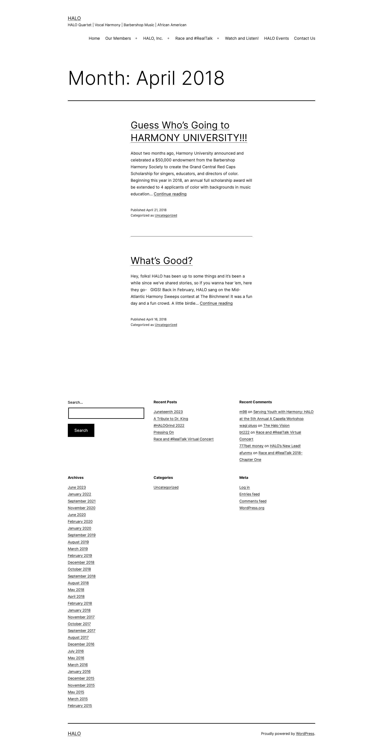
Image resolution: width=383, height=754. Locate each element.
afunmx (245, 453)
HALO (74, 18)
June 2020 (77, 515)
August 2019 (78, 542)
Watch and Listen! (242, 38)
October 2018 (79, 569)
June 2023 (77, 487)
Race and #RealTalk (194, 38)
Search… (75, 402)
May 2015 (76, 692)
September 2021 (82, 501)
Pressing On (164, 432)
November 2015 (81, 685)
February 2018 (80, 603)
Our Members (118, 38)
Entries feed (249, 494)
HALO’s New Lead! (285, 446)
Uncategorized (166, 215)
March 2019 (78, 549)
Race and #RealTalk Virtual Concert (184, 439)
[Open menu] (136, 38)
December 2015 (81, 678)
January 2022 (79, 494)
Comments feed (253, 501)
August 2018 (78, 583)
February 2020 (80, 521)
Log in (244, 487)
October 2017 (79, 624)
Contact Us (304, 38)
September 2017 (81, 630)
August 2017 (78, 637)
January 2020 (79, 528)
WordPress (305, 733)
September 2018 (82, 576)
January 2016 (79, 671)
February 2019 (80, 555)
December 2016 (81, 644)
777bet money (251, 446)
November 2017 (81, 617)
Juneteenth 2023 (168, 412)
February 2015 (80, 706)
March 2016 (78, 665)
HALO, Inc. (153, 38)
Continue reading (170, 194)
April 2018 (76, 596)
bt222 (244, 432)
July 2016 (76, 651)
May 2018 (76, 590)
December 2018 (81, 562)
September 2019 (82, 535)
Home (94, 38)
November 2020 (81, 508)
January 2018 (79, 610)
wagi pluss (248, 425)
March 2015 (78, 699)
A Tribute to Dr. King (171, 419)
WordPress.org (251, 508)
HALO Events (276, 38)
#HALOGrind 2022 (169, 425)
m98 (243, 412)
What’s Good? (162, 260)
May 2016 (76, 658)
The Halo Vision (276, 425)
